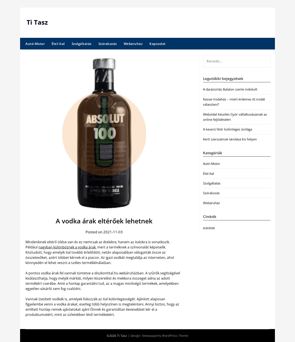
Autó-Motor (35, 43)
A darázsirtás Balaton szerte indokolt (230, 89)
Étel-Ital (58, 43)
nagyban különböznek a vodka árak (67, 247)
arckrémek (209, 227)
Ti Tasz (37, 22)
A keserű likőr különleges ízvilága (227, 129)
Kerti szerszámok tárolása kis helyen (230, 139)
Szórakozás (107, 43)
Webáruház (133, 43)
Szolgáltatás (82, 43)
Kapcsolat (157, 43)
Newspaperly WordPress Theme (165, 336)
